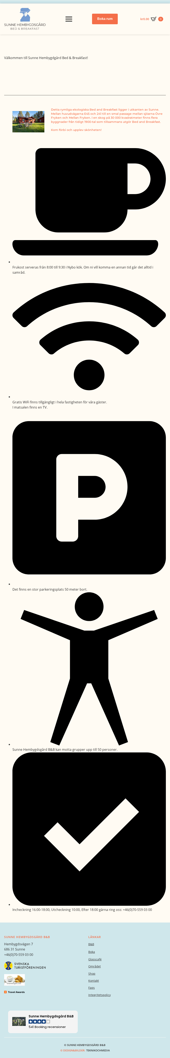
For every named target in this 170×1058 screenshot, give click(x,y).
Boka (91, 952)
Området (94, 966)
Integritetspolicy (99, 995)
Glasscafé (95, 959)
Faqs (91, 988)
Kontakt (93, 981)
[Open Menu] (69, 19)
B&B (91, 944)
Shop (91, 974)
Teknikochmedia (98, 1050)
